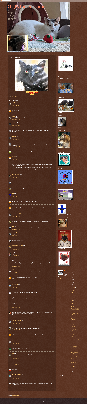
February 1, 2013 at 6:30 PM (16, 139)
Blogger (48, 401)
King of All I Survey (74, 305)
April (72, 300)
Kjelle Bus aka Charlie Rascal (16, 374)
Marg (12, 219)
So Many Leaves (73, 362)
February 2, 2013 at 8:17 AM (16, 281)
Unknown (13, 276)
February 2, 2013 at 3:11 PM (16, 329)
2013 (71, 285)
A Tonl (13, 333)
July (72, 295)
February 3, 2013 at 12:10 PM (16, 385)
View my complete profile (62, 278)
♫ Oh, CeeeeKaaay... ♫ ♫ (75, 330)
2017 (71, 279)
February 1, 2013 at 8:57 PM (16, 190)
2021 (71, 272)
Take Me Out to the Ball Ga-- (75, 340)
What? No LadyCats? (74, 326)
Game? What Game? (74, 358)
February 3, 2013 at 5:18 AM (16, 364)
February (73, 303)
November (73, 288)
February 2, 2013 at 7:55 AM (16, 272)
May (72, 298)
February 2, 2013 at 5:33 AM (16, 235)
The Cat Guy (14, 102)
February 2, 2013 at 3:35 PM (16, 337)
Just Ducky (13, 326)
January (73, 366)
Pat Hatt (13, 226)
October (73, 290)
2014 (71, 284)
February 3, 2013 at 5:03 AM (16, 358)
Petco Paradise (73, 327)
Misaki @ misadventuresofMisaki (17, 368)
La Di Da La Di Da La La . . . (74, 316)
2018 (71, 277)
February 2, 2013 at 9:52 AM (16, 300)
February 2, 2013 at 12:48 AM (16, 216)
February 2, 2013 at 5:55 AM (16, 249)
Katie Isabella (14, 122)
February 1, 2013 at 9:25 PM (16, 196)
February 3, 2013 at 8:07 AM (16, 371)
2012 (71, 368)
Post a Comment (12, 388)
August (73, 293)
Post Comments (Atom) (15, 395)
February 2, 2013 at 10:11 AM (16, 317)
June (72, 297)
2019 (71, 276)
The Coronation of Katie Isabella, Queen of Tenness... (75, 313)
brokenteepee (14, 156)
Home (32, 393)
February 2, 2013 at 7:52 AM (16, 255)
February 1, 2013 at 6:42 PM (16, 146)
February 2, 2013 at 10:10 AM (16, 307)
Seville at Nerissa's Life (15, 346)
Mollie (13, 353)
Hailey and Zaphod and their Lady (17, 245)
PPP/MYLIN (73, 355)
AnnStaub (13, 199)
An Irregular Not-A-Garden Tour (74, 344)
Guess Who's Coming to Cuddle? (75, 353)
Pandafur (13, 129)
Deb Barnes (13, 269)
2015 (71, 282)
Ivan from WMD (14, 136)
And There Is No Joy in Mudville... (74, 360)
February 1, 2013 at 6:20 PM (16, 119)
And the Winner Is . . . (74, 356)
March (73, 302)
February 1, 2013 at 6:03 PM (16, 112)
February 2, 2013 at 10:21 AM (16, 323)
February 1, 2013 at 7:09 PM (16, 159)
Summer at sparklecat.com (16, 174)
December (73, 287)
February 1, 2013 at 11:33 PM (16, 210)
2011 (71, 370)
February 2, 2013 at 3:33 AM (16, 222)
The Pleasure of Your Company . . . (74, 322)
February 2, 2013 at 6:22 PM (16, 349)
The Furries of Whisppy (15, 290)
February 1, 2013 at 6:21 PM (16, 132)
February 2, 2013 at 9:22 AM (16, 287)
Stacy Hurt (13, 310)
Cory (12, 252)
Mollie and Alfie (14, 356)
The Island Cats (14, 150)
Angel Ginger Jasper (15, 284)
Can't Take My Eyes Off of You (75, 324)
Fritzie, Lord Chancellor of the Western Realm (75, 309)
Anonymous (13, 108)
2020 (71, 274)
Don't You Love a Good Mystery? (74, 319)
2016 (71, 280)
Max (12, 180)
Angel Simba (14, 142)
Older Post (53, 393)
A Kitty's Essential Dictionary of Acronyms (74, 347)
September (73, 292)
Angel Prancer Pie (15, 187)
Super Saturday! (73, 364)
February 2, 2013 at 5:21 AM (16, 229)
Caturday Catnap (74, 334)
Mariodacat (13, 116)
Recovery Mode (73, 310)
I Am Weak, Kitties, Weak (74, 333)
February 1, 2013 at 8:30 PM (16, 183)
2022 (71, 271)
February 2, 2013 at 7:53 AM (16, 266)
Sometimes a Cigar (74, 306)
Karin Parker (14, 206)
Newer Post (10, 393)
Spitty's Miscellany (74, 338)
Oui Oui (13, 193)
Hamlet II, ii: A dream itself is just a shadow (75, 350)
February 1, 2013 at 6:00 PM (16, 105)
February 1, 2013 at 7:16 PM (16, 171)
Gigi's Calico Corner (27, 6)
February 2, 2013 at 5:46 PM (16, 343)
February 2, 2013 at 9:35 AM (16, 293)
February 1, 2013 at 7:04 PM (16, 153)
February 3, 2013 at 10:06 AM (16, 378)
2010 (71, 371)
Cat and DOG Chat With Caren (17, 320)
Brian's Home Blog (15, 232)
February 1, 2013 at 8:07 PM (16, 177)
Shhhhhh (72, 336)
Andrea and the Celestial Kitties (17, 213)
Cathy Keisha (14, 340)
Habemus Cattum (74, 342)
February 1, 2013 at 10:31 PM (16, 202)
